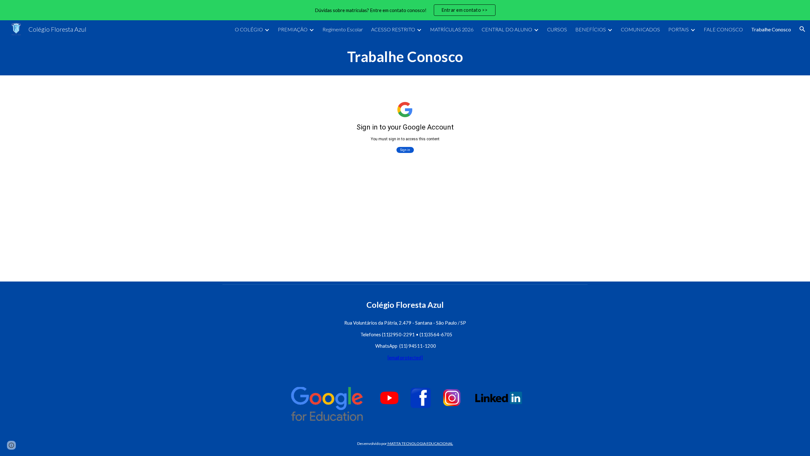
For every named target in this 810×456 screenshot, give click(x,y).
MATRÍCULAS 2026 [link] (451, 29)
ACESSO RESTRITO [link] (393, 29)
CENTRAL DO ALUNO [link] (507, 29)
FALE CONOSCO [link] (723, 29)
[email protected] (405, 357)
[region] (405, 10)
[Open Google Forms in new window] (575, 91)
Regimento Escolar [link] (342, 29)
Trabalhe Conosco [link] (771, 29)
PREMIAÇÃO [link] (293, 29)
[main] (405, 57)
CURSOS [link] (557, 29)
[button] (802, 29)
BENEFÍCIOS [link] (590, 29)
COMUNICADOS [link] (640, 29)
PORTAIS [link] (678, 29)
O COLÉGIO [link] (249, 29)
